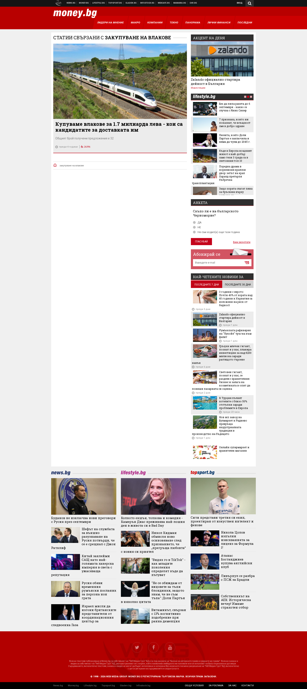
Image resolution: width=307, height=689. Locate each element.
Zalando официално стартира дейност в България (215, 81)
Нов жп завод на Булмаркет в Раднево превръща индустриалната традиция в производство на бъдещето (219, 425)
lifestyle (204, 97)
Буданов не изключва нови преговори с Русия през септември (83, 520)
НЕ (199, 227)
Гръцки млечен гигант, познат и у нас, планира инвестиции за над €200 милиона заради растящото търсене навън (221, 354)
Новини (71, 2)
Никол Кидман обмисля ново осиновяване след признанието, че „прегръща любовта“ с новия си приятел (153, 542)
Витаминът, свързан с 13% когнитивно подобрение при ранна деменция (168, 615)
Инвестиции (198, 88)
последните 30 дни (238, 284)
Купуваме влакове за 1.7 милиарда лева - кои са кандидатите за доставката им (119, 127)
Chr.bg (193, 2)
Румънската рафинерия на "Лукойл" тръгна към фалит (235, 334)
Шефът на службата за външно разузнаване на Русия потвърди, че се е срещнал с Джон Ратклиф (83, 538)
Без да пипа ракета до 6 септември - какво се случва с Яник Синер (234, 107)
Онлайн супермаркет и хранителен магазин (234, 449)
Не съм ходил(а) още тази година (219, 232)
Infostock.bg (143, 685)
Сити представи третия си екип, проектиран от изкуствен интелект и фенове (222, 521)
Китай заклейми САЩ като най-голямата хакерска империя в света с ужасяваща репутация (82, 565)
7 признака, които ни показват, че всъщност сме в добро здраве (234, 123)
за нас (232, 685)
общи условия (194, 685)
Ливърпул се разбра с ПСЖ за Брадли (238, 577)
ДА (200, 222)
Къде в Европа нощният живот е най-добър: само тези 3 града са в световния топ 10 (235, 155)
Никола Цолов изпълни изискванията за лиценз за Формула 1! (237, 539)
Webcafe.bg (164, 2)
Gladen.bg (125, 685)
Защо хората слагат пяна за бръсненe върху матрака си (235, 192)
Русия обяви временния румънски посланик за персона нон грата (99, 590)
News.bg (58, 685)
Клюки (98, 2)
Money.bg (73, 685)
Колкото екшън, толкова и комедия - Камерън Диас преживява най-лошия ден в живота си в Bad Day (153, 521)
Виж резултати (241, 242)
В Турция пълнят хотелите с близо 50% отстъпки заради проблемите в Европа (233, 403)
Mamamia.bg (180, 2)
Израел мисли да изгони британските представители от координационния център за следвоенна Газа (83, 615)
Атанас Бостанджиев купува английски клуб (236, 561)
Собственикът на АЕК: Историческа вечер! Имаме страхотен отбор (236, 601)
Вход (239, 3)
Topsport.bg (108, 685)
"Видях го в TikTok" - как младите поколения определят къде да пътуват (168, 567)
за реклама (216, 685)
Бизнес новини (84, 2)
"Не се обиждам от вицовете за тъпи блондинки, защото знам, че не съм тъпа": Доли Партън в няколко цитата (153, 592)
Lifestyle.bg (90, 685)
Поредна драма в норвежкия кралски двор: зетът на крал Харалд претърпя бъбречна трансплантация (219, 175)
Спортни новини (115, 2)
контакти (247, 685)
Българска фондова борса (147, 2)
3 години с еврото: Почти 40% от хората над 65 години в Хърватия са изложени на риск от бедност (235, 298)
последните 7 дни (206, 284)
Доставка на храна (131, 2)
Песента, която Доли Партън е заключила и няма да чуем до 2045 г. (234, 138)
